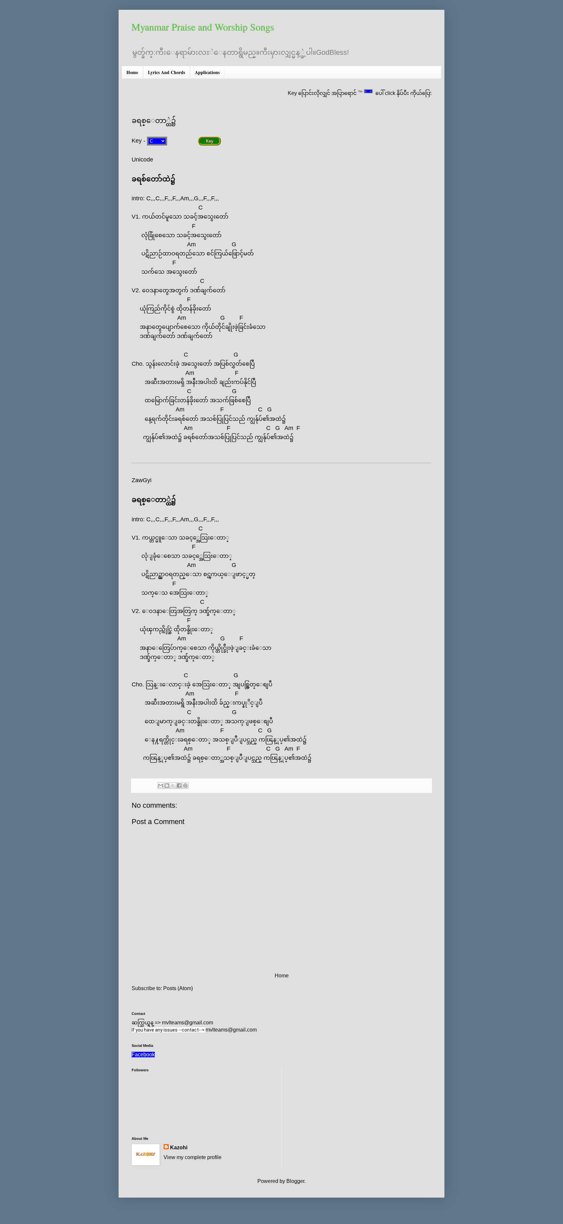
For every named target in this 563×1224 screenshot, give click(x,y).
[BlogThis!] (167, 785)
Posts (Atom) (178, 988)
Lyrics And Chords (166, 72)
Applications (207, 72)
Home (132, 72)
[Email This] (160, 785)
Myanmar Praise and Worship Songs (203, 26)
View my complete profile (193, 1157)
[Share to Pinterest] (185, 785)
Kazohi (178, 1147)
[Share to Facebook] (179, 785)
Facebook (143, 1054)
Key (209, 141)
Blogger (295, 1181)
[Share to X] (173, 785)
